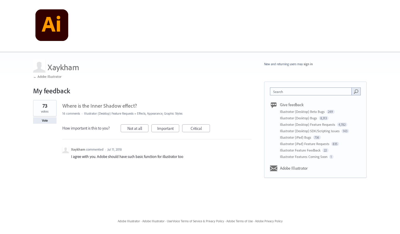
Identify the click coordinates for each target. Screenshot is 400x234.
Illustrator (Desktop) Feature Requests (109, 113)
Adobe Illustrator (294, 168)
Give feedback (292, 104)
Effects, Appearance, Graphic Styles (159, 113)
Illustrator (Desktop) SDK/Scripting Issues (310, 131)
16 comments (71, 113)
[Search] (356, 91)
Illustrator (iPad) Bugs (296, 137)
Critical (200, 129)
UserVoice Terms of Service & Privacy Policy (195, 221)
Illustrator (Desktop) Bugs (299, 118)
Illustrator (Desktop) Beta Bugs (303, 111)
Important (168, 129)
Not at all (137, 129)
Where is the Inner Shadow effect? (99, 105)
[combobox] (312, 91)
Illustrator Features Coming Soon (304, 156)
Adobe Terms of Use (239, 221)
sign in (308, 64)
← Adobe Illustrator (47, 76)
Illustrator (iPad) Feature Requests (305, 144)
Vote (45, 120)
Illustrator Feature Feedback (301, 150)
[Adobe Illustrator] (52, 26)
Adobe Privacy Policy (269, 221)
